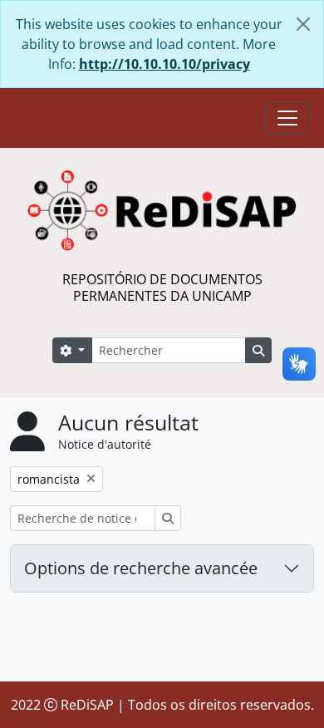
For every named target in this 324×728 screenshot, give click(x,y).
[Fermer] (303, 24)
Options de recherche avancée (141, 568)
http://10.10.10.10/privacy (164, 64)
